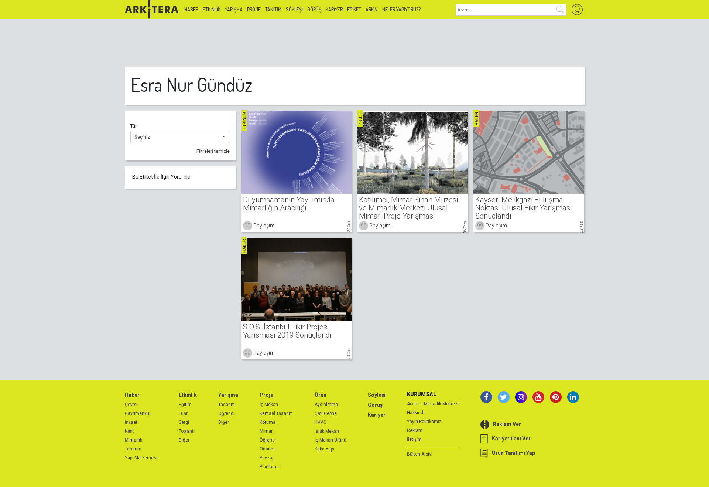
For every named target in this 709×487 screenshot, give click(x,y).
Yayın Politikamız (424, 421)
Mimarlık (133, 440)
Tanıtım (273, 9)
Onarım (267, 449)
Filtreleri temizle (213, 151)
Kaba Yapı (324, 449)
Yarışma (234, 9)
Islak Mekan (327, 431)
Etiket (354, 9)
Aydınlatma (326, 404)
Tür (133, 126)
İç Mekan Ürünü (330, 440)
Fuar (183, 413)
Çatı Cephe (326, 413)
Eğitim (185, 404)
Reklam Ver (507, 424)
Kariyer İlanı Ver (511, 439)
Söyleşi (294, 9)
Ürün (320, 395)
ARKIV (372, 9)
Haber (191, 9)
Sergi (184, 422)
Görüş (314, 9)
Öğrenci (226, 413)
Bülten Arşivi (419, 454)
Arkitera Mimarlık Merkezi (433, 403)
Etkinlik (211, 9)
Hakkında (416, 412)
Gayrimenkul (137, 413)
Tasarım (133, 449)
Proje (254, 9)
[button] (180, 137)
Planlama (269, 466)
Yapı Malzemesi (141, 457)
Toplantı (187, 431)
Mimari (267, 431)
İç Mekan (269, 404)
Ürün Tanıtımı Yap (513, 453)
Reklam (414, 430)
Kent (129, 431)
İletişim (414, 439)
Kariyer (334, 9)
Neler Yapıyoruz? (401, 9)
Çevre (131, 404)
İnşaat (131, 422)
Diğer (184, 440)
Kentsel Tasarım (276, 413)
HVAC (320, 422)
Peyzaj (266, 457)
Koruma (267, 422)
